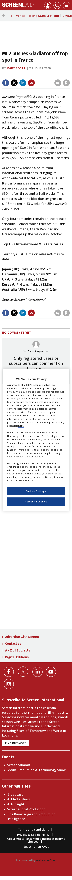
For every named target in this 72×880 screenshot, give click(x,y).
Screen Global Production (26, 809)
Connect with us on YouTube (51, 672)
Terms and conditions (33, 829)
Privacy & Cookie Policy (33, 835)
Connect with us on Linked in (37, 672)
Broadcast (15, 794)
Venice (20, 16)
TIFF (9, 16)
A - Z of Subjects (17, 650)
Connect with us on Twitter (23, 671)
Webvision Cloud (46, 860)
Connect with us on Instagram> (9, 684)
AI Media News (18, 799)
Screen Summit (18, 765)
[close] (39, 79)
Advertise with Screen (22, 637)
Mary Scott (16, 68)
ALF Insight (15, 804)
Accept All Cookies (36, 501)
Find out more (15, 743)
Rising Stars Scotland (44, 16)
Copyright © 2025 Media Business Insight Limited (36, 840)
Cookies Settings (36, 491)
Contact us (13, 643)
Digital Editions (17, 657)
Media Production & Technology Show (36, 770)
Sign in (18, 74)
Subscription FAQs (36, 846)
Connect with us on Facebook (9, 672)
